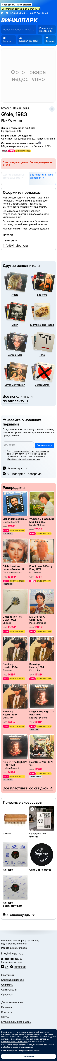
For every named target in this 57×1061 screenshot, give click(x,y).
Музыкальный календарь (16, 1021)
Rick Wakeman (11, 120)
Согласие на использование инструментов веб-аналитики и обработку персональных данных (27, 1046)
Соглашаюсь (28, 1056)
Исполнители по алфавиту (46, 29)
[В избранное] (52, 109)
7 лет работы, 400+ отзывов (16, 4)
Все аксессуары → (19, 914)
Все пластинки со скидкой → (28, 788)
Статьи (5, 1016)
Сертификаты (9, 989)
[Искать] (32, 29)
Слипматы (7, 984)
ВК (6, 966)
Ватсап (8, 235)
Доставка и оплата (12, 1002)
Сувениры (7, 994)
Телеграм (10, 240)
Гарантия (6, 1007)
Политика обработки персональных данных (20, 1050)
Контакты (6, 1012)
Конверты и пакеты (12, 979)
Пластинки (7, 975)
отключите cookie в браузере (14, 1041)
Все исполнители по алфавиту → (18, 398)
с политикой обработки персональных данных (26, 457)
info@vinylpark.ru (19, 13)
